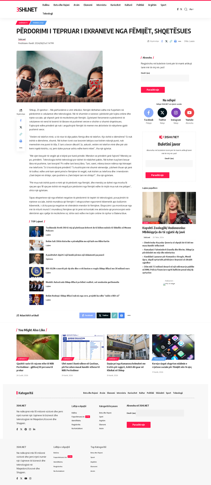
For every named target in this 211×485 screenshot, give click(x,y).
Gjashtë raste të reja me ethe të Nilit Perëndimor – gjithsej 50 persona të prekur (35, 367)
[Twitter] (181, 9)
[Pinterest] (26, 429)
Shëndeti (23, 23)
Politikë (154, 223)
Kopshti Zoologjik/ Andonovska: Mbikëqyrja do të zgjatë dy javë (163, 230)
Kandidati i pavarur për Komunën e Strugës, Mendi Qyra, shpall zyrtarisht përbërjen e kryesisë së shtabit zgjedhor (167, 259)
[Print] (175, 41)
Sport (168, 393)
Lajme (48, 235)
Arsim (102, 393)
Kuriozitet (132, 393)
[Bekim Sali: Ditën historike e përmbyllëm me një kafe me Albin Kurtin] (36, 245)
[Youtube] (189, 116)
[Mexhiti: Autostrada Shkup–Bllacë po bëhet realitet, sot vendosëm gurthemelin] (36, 286)
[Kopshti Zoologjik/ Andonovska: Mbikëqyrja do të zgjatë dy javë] (169, 208)
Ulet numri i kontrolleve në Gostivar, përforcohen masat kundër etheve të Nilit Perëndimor (81, 367)
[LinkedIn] (34, 429)
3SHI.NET (27, 9)
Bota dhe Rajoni (90, 393)
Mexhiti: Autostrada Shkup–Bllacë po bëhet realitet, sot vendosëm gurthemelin (82, 282)
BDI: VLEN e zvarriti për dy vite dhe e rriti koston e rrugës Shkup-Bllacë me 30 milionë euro (88, 268)
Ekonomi (111, 393)
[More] (180, 41)
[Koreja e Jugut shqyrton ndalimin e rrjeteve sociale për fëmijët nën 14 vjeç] (173, 347)
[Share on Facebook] (162, 41)
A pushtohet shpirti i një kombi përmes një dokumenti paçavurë (75, 255)
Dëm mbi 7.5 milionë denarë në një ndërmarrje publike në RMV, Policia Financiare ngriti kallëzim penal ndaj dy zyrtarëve (168, 269)
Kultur (142, 393)
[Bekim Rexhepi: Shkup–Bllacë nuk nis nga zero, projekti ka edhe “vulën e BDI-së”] (36, 299)
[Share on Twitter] (166, 41)
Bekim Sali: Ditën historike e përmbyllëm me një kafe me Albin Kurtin (77, 241)
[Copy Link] (171, 41)
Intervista (121, 393)
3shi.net (22, 39)
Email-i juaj (145, 73)
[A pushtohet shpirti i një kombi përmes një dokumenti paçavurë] (36, 258)
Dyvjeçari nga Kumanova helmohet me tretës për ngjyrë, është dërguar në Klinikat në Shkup (126, 367)
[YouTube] (26, 479)
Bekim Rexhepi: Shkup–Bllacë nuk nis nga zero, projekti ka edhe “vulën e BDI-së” (83, 296)
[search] (185, 9)
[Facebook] (177, 9)
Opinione (49, 259)
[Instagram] (176, 116)
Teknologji (38, 23)
